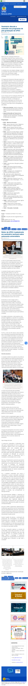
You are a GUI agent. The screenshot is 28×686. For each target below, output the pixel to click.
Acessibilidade (6, 3)
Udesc (16, 578)
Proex (9, 229)
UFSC (20, 578)
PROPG (19, 229)
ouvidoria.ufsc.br (19, 662)
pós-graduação (5, 228)
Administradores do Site (21, 16)
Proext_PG (13, 229)
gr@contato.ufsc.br (18, 657)
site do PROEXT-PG (15, 221)
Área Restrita (13, 16)
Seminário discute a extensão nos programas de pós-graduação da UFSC (12, 28)
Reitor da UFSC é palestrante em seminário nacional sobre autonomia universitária (12, 234)
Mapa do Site (19, 3)
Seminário (24, 229)
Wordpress (23, 682)
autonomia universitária (7, 577)
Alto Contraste (13, 3)
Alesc (5, 576)
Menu (23, 19)
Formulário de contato (16, 660)
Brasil (4, 1)
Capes (5, 228)
